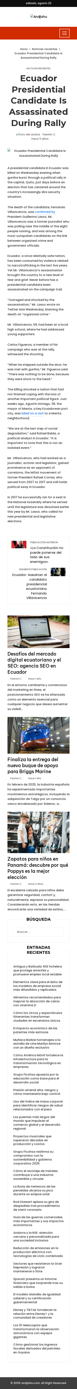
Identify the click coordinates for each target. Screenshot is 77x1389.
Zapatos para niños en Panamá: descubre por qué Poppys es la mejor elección (37, 868)
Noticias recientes (38, 68)
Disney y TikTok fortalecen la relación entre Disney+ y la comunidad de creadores (34, 1314)
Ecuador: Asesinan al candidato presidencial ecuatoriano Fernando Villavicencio (29, 584)
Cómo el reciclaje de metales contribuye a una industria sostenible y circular (35, 1175)
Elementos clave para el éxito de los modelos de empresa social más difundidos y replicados (37, 986)
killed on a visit (32, 413)
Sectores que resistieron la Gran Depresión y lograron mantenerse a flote (37, 1267)
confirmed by (45, 212)
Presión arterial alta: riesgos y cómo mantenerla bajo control (36, 1092)
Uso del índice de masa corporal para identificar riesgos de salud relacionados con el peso (38, 1105)
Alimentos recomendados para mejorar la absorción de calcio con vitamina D (37, 1001)
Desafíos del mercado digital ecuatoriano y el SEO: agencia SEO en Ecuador (34, 663)
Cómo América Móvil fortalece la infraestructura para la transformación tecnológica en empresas (38, 1061)
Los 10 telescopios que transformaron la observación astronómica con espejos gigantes (36, 1331)
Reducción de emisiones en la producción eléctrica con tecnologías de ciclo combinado (38, 1252)
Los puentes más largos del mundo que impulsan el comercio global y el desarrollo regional (36, 1123)
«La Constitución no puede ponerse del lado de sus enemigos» (46, 552)
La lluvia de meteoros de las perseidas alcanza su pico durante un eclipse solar (34, 1190)
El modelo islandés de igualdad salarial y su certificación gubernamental (37, 1298)
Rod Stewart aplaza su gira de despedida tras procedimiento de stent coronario (36, 1206)
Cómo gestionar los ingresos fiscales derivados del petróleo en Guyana (36, 1348)
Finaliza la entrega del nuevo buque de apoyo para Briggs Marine (32, 765)
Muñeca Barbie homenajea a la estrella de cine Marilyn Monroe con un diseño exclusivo (36, 1044)
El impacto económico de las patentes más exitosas (35, 1030)
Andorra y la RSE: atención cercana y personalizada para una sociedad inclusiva (36, 1237)
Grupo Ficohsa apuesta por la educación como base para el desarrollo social (36, 1078)
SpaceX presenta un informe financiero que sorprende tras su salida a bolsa (38, 1283)
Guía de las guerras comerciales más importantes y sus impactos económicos (38, 1221)
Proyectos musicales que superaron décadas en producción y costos (32, 1140)
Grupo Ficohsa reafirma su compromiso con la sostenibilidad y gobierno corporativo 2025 (33, 1157)
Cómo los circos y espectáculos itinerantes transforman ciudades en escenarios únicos (37, 1017)
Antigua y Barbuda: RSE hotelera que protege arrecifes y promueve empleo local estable (37, 970)
